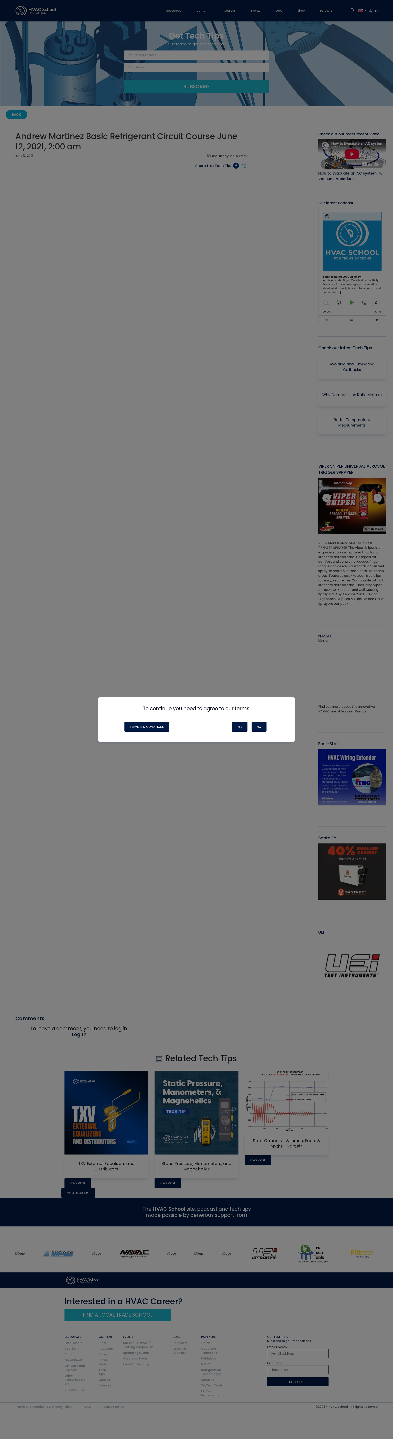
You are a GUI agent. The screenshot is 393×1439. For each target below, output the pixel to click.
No (259, 727)
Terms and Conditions (147, 727)
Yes (239, 727)
